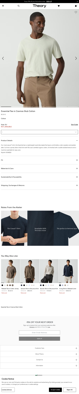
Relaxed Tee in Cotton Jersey (10, 288)
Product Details (6, 140)
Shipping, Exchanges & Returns (12, 185)
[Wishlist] (59, 6)
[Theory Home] (39, 6)
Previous (3, 58)
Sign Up (39, 338)
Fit (2, 160)
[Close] (77, 1)
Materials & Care (7, 168)
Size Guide (74, 124)
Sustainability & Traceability (11, 177)
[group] (10, 271)
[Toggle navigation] (3, 6)
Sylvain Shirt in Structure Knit (30, 288)
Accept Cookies (55, 390)
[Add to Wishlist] (76, 13)
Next (76, 58)
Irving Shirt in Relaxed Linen (67, 288)
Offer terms (32, 327)
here (49, 327)
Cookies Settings (7, 389)
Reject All (69, 390)
